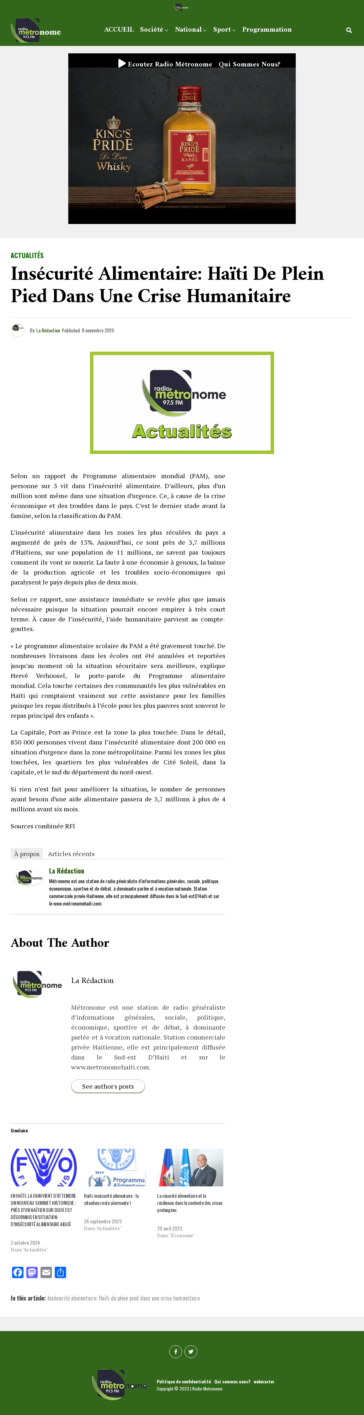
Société (151, 30)
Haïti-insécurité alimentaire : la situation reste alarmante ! (111, 1199)
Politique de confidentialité (184, 1381)
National (188, 30)
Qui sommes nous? (249, 65)
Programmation (267, 30)
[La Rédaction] (29, 882)
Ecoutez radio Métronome (169, 65)
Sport (222, 30)
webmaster (264, 1381)
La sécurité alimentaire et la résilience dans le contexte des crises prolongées (190, 1202)
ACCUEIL (119, 30)
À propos (26, 853)
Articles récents (71, 853)
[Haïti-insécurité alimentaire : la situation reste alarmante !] (117, 1167)
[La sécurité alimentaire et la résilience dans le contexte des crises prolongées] (190, 1167)
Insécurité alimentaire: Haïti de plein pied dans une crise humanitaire (124, 1298)
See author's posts (108, 1086)
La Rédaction (48, 330)
